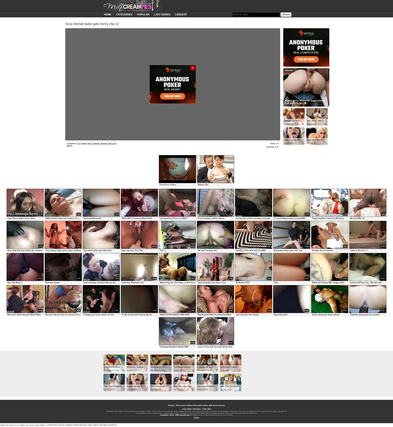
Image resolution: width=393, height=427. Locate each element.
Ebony (69, 146)
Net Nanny (197, 409)
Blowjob (104, 144)
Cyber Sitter (206, 409)
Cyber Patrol (186, 409)
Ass (79, 144)
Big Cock (112, 144)
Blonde (96, 144)
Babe (84, 144)
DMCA (196, 418)
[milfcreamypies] (132, 6)
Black (90, 144)
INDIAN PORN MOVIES (76, 425)
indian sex (24, 425)
